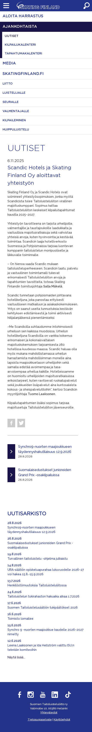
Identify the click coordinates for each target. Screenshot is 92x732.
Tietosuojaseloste (40, 719)
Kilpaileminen (14, 120)
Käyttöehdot (62, 719)
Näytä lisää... (16, 657)
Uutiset (11, 36)
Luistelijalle (14, 92)
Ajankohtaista (20, 27)
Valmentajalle (16, 111)
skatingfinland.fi (23, 74)
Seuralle (11, 102)
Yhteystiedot (48, 712)
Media (9, 63)
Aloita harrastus (23, 16)
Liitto (8, 83)
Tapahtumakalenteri (23, 53)
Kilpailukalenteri (20, 44)
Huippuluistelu (16, 129)
